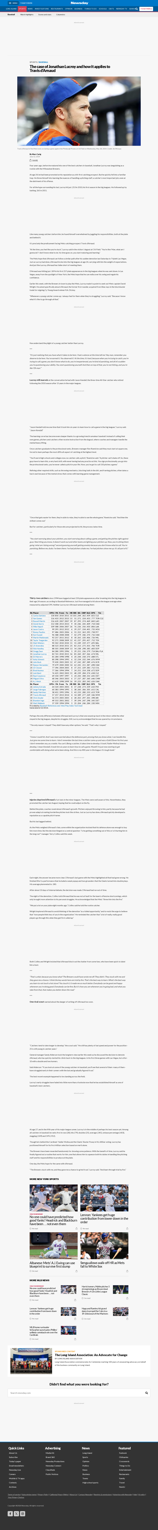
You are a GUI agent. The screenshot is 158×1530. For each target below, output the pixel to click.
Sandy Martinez (39, 692)
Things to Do (90, 9)
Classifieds (50, 1470)
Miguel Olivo (38, 678)
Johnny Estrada (39, 687)
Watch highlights (26, 15)
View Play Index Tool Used (71, 706)
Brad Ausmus (38, 670)
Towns (85, 1478)
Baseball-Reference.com (50, 706)
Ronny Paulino (39, 632)
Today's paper (15, 1461)
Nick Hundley (38, 648)
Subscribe (13, 1457)
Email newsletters (16, 1465)
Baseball (11, 15)
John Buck (37, 662)
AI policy (141, 1494)
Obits (111, 9)
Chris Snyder (38, 698)
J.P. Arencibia (38, 646)
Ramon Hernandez (40, 665)
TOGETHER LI (146, 9)
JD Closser (37, 668)
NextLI (122, 1487)
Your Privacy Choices (16, 1497)
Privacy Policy (43, 1494)
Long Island (11, 9)
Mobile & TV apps (17, 1478)
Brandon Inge (38, 700)
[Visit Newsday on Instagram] (22, 1513)
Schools (103, 9)
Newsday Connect (53, 1465)
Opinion (68, 9)
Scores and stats (44, 15)
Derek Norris (38, 624)
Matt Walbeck (39, 703)
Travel (122, 1482)
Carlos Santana (39, 615)
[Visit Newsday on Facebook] (10, 1513)
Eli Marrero (38, 657)
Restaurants (57, 9)
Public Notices (52, 1474)
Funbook (123, 1453)
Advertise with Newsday (122, 1494)
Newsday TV (121, 9)
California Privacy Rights (59, 1494)
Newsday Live (15, 1470)
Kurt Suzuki (37, 635)
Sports (22, 9)
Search (132, 9)
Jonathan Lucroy (40, 654)
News (30, 9)
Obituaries (123, 1457)
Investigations (42, 9)
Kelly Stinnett (38, 659)
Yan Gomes (37, 618)
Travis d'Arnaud (39, 695)
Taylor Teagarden (40, 640)
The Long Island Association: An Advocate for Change (91, 1355)
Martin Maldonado (41, 637)
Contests (13, 1482)
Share (35, 160)
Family (122, 1478)
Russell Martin (39, 621)
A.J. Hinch (37, 681)
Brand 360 (50, 1457)
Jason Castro (38, 629)
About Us (13, 1453)
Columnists (60, 15)
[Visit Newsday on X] (16, 1513)
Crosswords (124, 1461)
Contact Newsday (85, 1494)
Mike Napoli (38, 626)
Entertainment (125, 1470)
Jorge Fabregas (39, 689)
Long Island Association (70, 1359)
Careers (12, 1474)
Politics (85, 1465)
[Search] (146, 1393)
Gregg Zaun (38, 651)
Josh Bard (37, 673)
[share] (76, 1228)
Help (135, 1494)
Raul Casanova (39, 676)
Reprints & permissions (103, 1494)
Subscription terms (29, 1494)
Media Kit (50, 1453)
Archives (12, 1487)
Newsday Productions (55, 1461)
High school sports (90, 1482)
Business (78, 9)
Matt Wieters (38, 643)
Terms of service (14, 1494)
